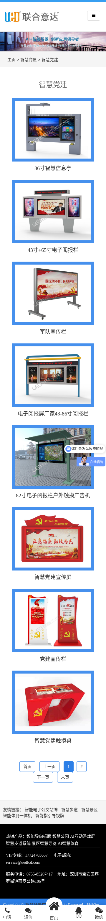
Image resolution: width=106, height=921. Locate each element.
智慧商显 (28, 59)
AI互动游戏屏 (82, 836)
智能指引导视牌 (49, 816)
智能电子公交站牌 (41, 810)
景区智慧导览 (44, 843)
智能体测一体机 (17, 816)
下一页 (43, 777)
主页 (11, 59)
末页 (65, 777)
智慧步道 (69, 810)
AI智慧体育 (68, 843)
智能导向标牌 (38, 836)
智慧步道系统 (18, 843)
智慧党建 (50, 59)
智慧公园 (60, 836)
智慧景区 (89, 810)
